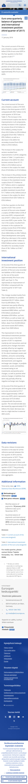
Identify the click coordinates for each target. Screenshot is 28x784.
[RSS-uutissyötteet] (14, 721)
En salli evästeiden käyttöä (15, 780)
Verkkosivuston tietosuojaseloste (14, 693)
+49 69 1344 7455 (14, 610)
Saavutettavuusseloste (11, 698)
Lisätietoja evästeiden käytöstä (15, 773)
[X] (5, 717)
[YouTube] (18, 717)
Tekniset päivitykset (10, 675)
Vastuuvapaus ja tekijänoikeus (14, 672)
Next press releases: (11, 498)
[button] (25, 2)
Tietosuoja (7, 690)
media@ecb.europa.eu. (16, 613)
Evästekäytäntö (9, 695)
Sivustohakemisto (9, 705)
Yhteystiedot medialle (8, 628)
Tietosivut (7, 653)
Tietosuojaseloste (15, 770)
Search (19, 5)
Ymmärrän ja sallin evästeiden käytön (15, 777)
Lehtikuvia (7, 656)
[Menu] (25, 5)
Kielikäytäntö (8, 701)
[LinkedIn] (10, 717)
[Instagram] (14, 717)
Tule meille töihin (9, 650)
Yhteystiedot (8, 659)
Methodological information (8, 495)
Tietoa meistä (8, 648)
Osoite (6, 661)
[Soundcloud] (23, 717)
